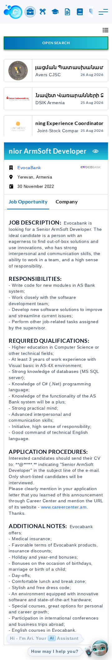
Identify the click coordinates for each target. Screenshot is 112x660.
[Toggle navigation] (103, 12)
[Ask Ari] (99, 647)
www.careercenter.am (64, 506)
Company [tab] (67, 201)
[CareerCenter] (13, 11)
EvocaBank (29, 167)
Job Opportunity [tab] (28, 201)
